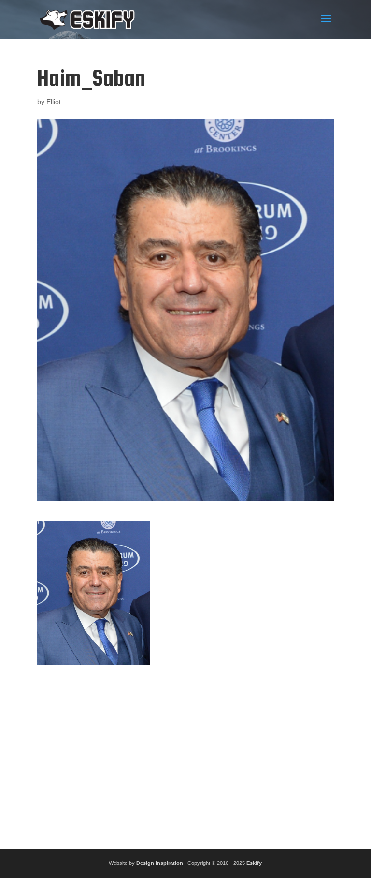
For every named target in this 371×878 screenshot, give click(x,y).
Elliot (53, 101)
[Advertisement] (185, 753)
